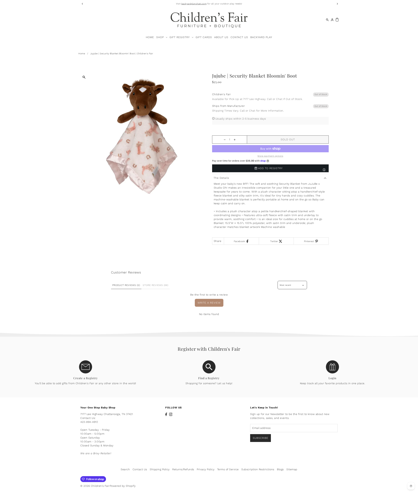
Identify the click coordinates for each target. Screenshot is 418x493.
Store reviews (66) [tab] (155, 285)
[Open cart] (337, 19)
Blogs (280, 469)
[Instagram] (170, 414)
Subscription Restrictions (257, 469)
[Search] (327, 19)
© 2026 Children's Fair (94, 485)
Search (125, 469)
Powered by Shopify (123, 485)
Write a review (209, 302)
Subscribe (260, 438)
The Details (221, 177)
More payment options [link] (270, 156)
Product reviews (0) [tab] (126, 285)
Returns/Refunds (183, 469)
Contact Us (140, 469)
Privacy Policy (205, 469)
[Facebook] (166, 414)
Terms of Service (228, 469)
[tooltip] (324, 168)
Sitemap (291, 469)
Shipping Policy (160, 469)
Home (81, 53)
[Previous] (82, 3)
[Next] (337, 3)
